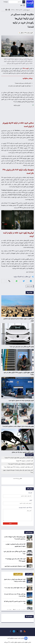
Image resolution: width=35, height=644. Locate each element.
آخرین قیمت (18, 574)
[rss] (24, 631)
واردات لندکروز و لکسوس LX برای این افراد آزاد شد (14, 602)
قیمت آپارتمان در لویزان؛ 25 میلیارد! (24, 461)
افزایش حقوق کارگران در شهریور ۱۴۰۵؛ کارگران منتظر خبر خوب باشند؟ (19, 373)
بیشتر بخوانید (27, 78)
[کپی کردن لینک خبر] (9, 281)
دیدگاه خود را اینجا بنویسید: (25, 507)
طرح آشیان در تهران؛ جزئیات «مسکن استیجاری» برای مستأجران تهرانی (18, 320)
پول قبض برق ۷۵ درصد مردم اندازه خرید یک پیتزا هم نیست (14, 595)
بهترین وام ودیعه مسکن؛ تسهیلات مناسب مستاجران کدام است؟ (18, 426)
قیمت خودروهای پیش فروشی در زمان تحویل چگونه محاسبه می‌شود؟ (14, 580)
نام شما (30, 493)
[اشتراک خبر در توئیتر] (24, 281)
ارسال (10, 523)
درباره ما (6, 2)
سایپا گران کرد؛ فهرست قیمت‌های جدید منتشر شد (19, 86)
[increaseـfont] (9, 9)
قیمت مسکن (29, 286)
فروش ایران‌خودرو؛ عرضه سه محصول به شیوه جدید (21, 400)
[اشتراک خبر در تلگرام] (31, 281)
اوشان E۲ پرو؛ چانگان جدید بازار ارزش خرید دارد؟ (22, 347)
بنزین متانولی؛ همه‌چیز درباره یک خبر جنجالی (23, 452)
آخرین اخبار (29, 574)
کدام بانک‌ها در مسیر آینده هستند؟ (23, 83)
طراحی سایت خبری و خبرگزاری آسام (16, 638)
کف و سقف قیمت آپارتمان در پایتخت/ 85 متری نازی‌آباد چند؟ (18, 467)
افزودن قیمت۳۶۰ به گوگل (27, 32)
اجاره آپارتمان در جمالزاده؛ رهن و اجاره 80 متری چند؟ (20, 464)
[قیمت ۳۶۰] (30, 4)
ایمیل (30, 500)
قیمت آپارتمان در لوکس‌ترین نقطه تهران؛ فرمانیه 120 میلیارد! (19, 458)
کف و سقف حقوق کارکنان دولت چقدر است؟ (14, 588)
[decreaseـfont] (6, 9)
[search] (23, 1)
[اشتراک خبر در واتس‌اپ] (16, 281)
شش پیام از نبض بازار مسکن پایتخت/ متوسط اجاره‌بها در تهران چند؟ (18, 471)
